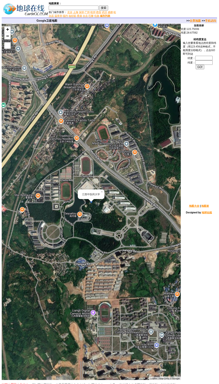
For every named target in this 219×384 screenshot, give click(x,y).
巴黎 (91, 15)
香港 (79, 15)
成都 (110, 12)
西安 (98, 12)
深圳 (81, 12)
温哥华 (58, 15)
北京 (69, 12)
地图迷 (205, 205)
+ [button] (7, 29)
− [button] (7, 36)
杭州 (93, 12)
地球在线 (207, 212)
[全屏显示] (7, 45)
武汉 (104, 12)
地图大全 (194, 205)
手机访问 (210, 20)
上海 (75, 12)
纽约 (65, 15)
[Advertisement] (168, 9)
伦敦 (96, 15)
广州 (87, 12)
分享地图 (195, 20)
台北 (85, 15)
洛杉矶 (72, 15)
